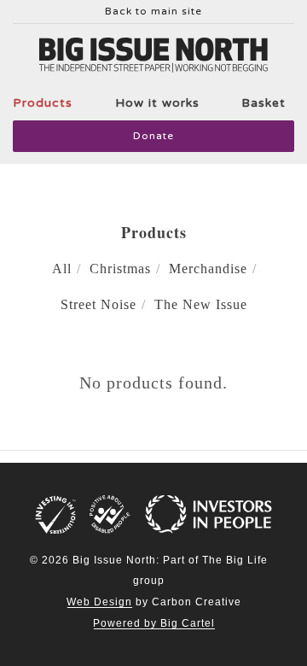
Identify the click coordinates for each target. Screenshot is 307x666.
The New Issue (200, 304)
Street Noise (98, 304)
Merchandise (208, 268)
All (62, 268)
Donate (153, 136)
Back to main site (153, 11)
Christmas (120, 268)
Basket (263, 103)
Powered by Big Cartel (154, 623)
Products (42, 103)
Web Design (99, 602)
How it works (157, 103)
